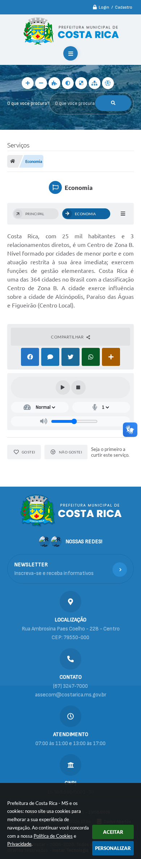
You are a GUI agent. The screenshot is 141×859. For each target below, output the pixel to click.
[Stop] (78, 387)
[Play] (63, 387)
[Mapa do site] (95, 83)
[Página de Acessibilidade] (108, 83)
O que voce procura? (28, 103)
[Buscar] (113, 103)
